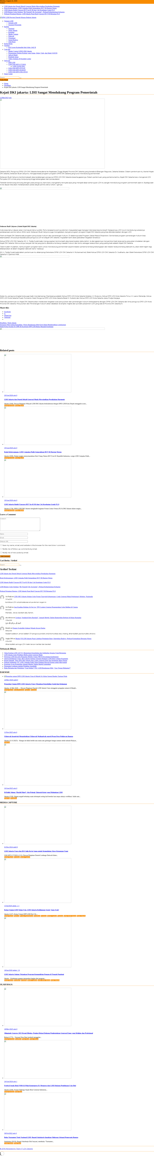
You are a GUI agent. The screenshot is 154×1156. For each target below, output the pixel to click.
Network (7, 61)
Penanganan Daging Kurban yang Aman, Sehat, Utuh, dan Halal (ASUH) (32, 53)
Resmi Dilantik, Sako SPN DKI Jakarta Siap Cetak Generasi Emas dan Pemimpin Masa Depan (35, 660)
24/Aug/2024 (8, 1081)
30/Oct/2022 (8, 1133)
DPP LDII (11, 62)
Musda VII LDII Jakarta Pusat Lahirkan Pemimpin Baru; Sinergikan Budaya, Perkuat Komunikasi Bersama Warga (53, 638)
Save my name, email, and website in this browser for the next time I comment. (34, 545)
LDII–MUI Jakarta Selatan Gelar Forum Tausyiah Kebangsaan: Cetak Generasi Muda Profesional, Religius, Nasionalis (53, 596)
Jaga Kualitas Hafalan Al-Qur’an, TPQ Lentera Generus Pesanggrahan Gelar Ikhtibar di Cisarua (46, 607)
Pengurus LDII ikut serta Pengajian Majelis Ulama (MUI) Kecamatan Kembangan (31, 657)
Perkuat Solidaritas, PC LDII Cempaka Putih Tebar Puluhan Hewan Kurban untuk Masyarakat (35, 662)
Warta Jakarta (12, 30)
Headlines (3, 323)
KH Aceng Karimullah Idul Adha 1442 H (22, 47)
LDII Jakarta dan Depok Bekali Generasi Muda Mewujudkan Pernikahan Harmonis (32, 6)
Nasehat (7, 45)
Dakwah (11, 36)
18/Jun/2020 (8, 970)
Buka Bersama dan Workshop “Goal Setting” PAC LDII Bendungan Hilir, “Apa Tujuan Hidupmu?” (37, 668)
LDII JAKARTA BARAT (17, 70)
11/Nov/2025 (8, 732)
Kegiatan (11, 32)
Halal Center (8, 74)
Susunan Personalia (14, 25)
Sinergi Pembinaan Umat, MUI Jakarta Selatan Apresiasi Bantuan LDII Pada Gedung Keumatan (36, 659)
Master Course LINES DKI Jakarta (20, 51)
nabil (15, 680)
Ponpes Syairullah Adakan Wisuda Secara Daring (29, 628)
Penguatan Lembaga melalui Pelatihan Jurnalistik (20, 666)
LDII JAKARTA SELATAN (18, 72)
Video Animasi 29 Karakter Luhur (19, 59)
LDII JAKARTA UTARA (17, 64)
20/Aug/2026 (8, 395)
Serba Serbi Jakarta (70, 916)
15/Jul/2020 (8, 906)
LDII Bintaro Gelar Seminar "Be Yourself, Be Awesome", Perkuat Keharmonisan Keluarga (34, 12)
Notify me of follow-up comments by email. (20, 549)
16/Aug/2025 (8, 788)
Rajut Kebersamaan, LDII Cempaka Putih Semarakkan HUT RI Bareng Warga (30, 8)
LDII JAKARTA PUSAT (16, 68)
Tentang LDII (8, 21)
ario (10, 98)
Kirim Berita (8, 44)
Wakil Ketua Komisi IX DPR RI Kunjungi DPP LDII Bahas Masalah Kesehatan (26, 327)
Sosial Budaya (13, 40)
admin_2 (15, 906)
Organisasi (11, 38)
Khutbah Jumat (13, 57)
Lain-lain (7, 49)
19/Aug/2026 (8, 448)
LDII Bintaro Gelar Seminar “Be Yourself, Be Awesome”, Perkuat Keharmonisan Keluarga (30, 587)
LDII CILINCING (19, 66)
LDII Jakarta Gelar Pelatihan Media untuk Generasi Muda (23, 655)
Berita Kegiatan (9, 405)
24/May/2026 (9, 680)
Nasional (11, 28)
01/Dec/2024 (8, 847)
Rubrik (6, 27)
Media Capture (13, 34)
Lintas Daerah (9, 1143)
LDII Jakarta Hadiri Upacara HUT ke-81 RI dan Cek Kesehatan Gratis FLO (29, 10)
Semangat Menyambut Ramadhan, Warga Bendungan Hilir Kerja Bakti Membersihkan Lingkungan (33, 325)
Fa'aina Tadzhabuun (26, 916)
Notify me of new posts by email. (15, 553)
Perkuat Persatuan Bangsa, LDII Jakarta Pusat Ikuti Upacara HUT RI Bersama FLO (32, 14)
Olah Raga (12, 42)
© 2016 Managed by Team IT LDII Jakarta (16, 1149)
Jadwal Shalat (12, 55)
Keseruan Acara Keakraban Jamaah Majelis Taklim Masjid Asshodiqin (27, 664)
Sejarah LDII (12, 23)
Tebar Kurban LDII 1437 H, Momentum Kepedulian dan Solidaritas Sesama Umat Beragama (35, 653)
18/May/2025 (9, 1029)
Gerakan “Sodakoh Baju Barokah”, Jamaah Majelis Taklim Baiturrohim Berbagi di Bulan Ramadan (48, 618)
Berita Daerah (8, 690)
